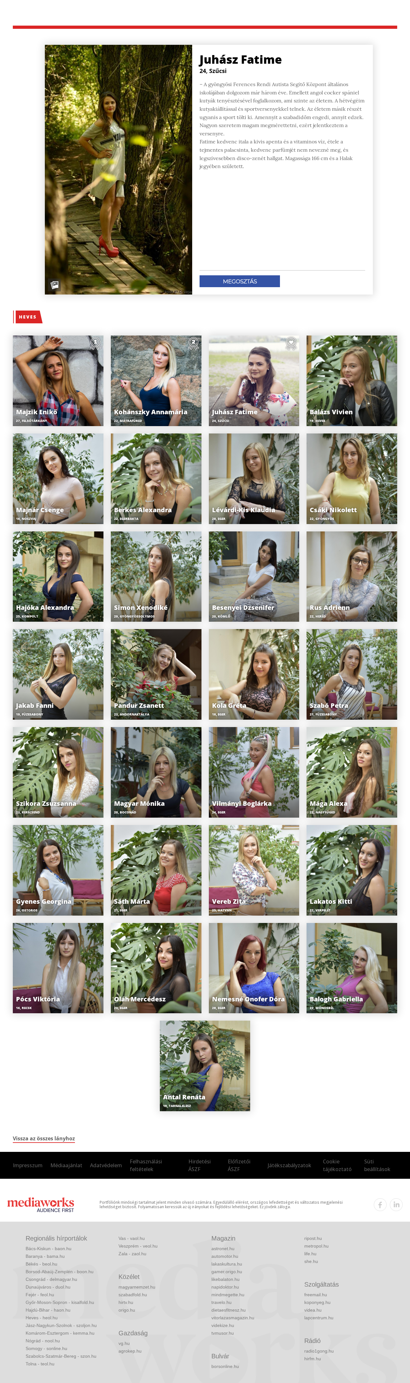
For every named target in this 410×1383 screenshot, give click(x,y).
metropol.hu (316, 1246)
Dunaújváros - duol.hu (48, 1287)
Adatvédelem (106, 1165)
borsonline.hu (225, 1366)
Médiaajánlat (66, 1165)
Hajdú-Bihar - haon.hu (48, 1310)
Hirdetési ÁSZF (199, 1165)
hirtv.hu (126, 1302)
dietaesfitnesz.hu (228, 1310)
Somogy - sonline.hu (46, 1348)
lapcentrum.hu (318, 1317)
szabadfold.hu (133, 1294)
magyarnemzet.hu (137, 1287)
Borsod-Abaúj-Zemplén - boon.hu (60, 1271)
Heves (28, 317)
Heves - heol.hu (42, 1317)
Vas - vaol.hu (132, 1238)
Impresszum (28, 1165)
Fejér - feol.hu (40, 1294)
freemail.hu (315, 1294)
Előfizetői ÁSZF (239, 1165)
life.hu (310, 1253)
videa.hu (313, 1310)
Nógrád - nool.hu (43, 1340)
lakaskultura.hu (226, 1263)
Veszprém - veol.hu (138, 1246)
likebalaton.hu (225, 1279)
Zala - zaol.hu (132, 1253)
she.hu (311, 1261)
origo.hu (127, 1310)
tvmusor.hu (222, 1333)
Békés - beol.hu (41, 1263)
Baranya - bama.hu (45, 1256)
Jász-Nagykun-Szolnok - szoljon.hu (61, 1325)
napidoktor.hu (225, 1287)
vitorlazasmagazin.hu (232, 1317)
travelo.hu (221, 1302)
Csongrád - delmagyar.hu (51, 1279)
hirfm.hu (312, 1358)
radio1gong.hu (319, 1351)
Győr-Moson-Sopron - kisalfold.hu (60, 1302)
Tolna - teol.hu (40, 1363)
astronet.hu (222, 1248)
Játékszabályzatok (289, 1165)
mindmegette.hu (227, 1294)
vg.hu (124, 1343)
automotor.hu (224, 1256)
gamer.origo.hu (226, 1271)
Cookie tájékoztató (337, 1165)
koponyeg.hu (317, 1302)
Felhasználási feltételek (146, 1165)
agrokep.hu (130, 1351)
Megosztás (240, 281)
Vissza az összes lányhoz (44, 1138)
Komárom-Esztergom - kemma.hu (60, 1333)
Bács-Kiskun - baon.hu (48, 1248)
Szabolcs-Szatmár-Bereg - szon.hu (61, 1356)
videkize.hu (222, 1325)
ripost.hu (313, 1238)
